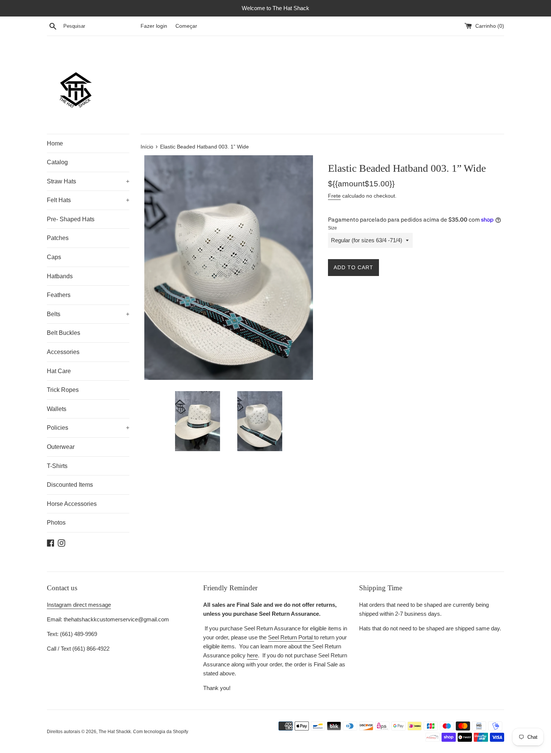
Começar (186, 26)
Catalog (57, 162)
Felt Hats (88, 200)
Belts (88, 314)
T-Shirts (57, 466)
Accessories (63, 352)
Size (332, 228)
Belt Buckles (63, 333)
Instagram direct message (79, 605)
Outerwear (61, 447)
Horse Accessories (72, 504)
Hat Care (59, 371)
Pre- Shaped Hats (70, 219)
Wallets (56, 409)
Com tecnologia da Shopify (160, 731)
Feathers (58, 295)
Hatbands (60, 276)
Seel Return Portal (291, 637)
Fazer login (154, 26)
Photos (56, 522)
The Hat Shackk (115, 731)
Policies (88, 427)
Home (55, 143)
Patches (58, 238)
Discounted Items (70, 485)
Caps (54, 257)
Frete (334, 196)
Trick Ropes (63, 390)
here (252, 655)
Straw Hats (88, 181)
